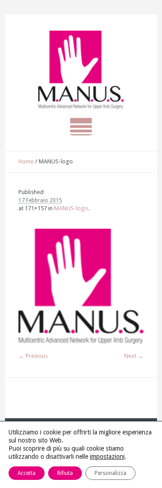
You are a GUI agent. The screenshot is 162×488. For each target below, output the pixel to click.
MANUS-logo (71, 208)
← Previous (33, 355)
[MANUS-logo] (81, 286)
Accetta (27, 473)
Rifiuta (65, 473)
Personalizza (110, 473)
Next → (134, 355)
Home (26, 161)
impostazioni (107, 456)
